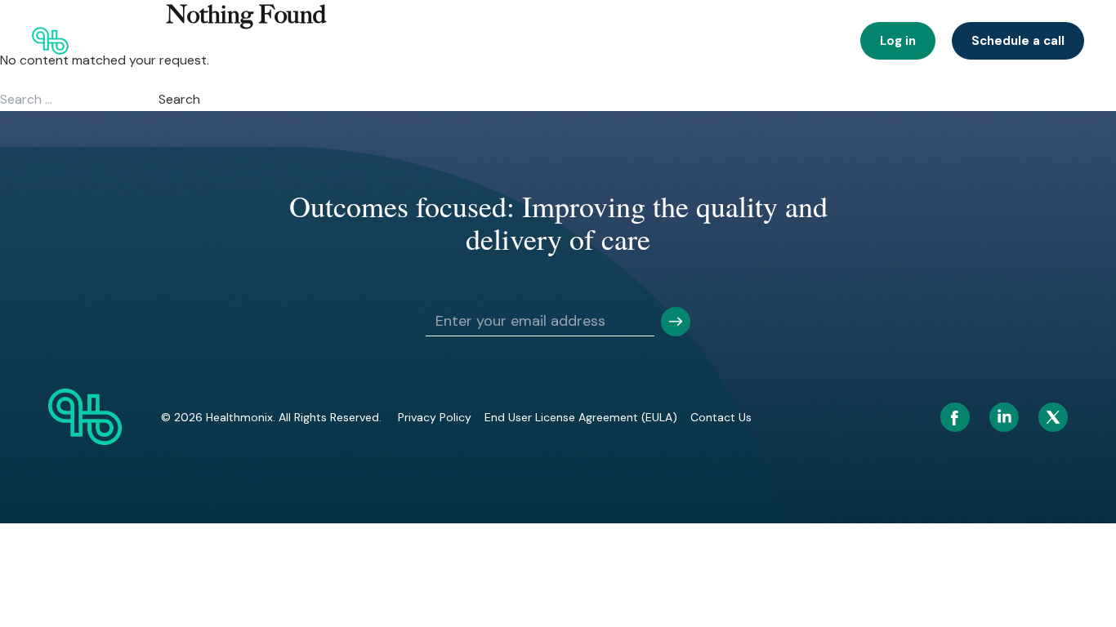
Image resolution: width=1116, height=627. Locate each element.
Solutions (379, 41)
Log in (898, 41)
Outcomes (459, 41)
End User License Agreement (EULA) (580, 417)
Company (647, 41)
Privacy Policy (434, 417)
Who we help (293, 41)
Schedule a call (1018, 41)
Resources (728, 41)
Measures (809, 41)
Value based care (555, 41)
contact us (721, 417)
